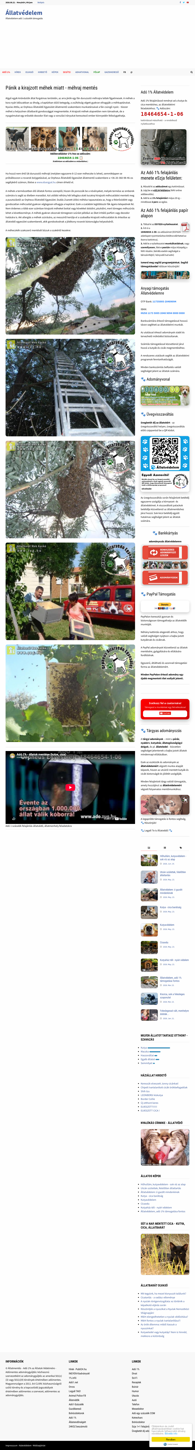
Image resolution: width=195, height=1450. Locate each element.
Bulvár (135, 1386)
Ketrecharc (137, 1417)
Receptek (136, 1382)
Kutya (144, 1047)
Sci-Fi (134, 1377)
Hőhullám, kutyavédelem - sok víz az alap (173, 858)
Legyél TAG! (75, 1391)
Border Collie (148, 1099)
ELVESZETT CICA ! (150, 1110)
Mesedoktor (138, 1408)
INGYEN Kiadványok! (79, 1373)
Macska (145, 1051)
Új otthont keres (149, 1102)
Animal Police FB (77, 1395)
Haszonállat (147, 1055)
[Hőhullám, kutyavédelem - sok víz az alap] (149, 856)
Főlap (97, 72)
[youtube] (187, 2)
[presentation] (149, 848)
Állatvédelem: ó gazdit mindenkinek (171, 891)
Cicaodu (164, 942)
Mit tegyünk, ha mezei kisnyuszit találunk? (163, 1293)
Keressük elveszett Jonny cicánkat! (159, 1083)
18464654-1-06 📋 (70, 158)
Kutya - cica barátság (170, 907)
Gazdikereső (111, 72)
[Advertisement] (97, 47)
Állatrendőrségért (77, 1422)
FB (124, 72)
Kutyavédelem (167, 924)
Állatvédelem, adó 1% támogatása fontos (170, 979)
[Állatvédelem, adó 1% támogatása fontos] (149, 978)
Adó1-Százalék (76, 1404)
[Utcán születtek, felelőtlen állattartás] (149, 872)
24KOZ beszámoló (78, 1426)
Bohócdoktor (138, 1422)
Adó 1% (6, 72)
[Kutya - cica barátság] (149, 907)
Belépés (41, 2)
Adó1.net (73, 1382)
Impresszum (11, 1445)
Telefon (135, 1404)
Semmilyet (147, 1063)
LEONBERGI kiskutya (152, 1095)
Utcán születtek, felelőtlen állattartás (161, 1188)
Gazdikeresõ (75, 1408)
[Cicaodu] (149, 942)
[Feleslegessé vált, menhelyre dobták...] (149, 1011)
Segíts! (67, 72)
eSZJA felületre (161, 190)
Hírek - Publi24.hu (78, 1369)
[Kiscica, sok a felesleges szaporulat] (149, 994)
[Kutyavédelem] (149, 925)
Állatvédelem (24, 13)
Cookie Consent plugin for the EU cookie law (171, 1444)
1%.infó (72, 1377)
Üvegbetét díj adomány (143, 1430)
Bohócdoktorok (76, 1413)
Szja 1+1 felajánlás (141, 1426)
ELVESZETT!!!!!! (149, 1106)
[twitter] (184, 2)
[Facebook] (180, 2)
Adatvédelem (25, 1445)
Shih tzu (145, 1091)
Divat (134, 1373)
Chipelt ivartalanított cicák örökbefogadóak (164, 1087)
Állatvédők (74, 1400)
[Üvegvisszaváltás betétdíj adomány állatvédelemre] (165, 464)
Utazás (135, 1395)
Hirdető (42, 72)
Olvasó (29, 72)
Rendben (170, 1439)
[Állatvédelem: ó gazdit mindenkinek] (149, 890)
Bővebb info (171, 1433)
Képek (55, 72)
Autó (134, 1400)
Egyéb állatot (148, 1059)
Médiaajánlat (39, 1445)
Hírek (18, 72)
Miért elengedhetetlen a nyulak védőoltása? (164, 1316)
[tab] (149, 848)
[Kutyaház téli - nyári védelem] (149, 960)
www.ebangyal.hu (46, 182)
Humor (135, 1391)
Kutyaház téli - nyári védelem (174, 959)
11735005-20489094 (164, 301)
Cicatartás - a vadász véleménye (158, 1297)
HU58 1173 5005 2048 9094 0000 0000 (163, 313)
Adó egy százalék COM (143, 1413)
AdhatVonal (82, 72)
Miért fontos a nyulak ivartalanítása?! (160, 1320)
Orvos (72, 1386)
